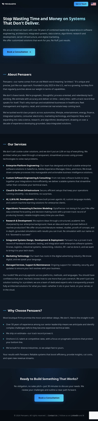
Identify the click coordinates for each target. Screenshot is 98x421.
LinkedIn (75, 415)
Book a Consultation (17, 51)
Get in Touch (81, 4)
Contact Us (52, 415)
